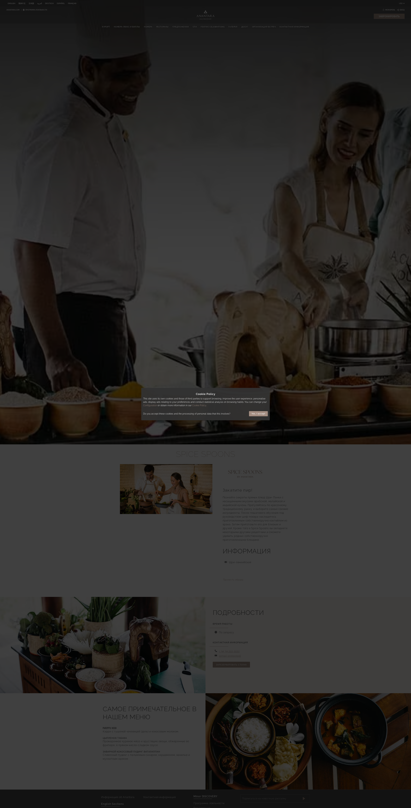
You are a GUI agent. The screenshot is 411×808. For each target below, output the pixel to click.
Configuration (150, 405)
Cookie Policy (199, 405)
